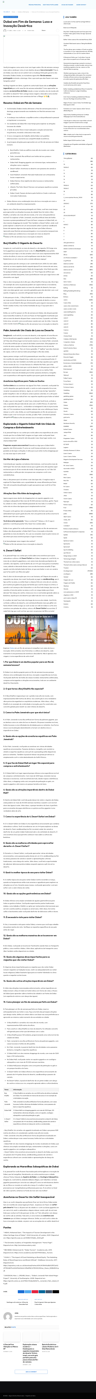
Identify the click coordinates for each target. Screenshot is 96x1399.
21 (64, 206)
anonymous (67, 273)
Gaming (66, 408)
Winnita (66, 589)
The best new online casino (72, 562)
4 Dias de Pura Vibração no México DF (10, 1346)
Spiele (65, 538)
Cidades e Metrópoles (10, 17)
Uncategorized (68, 571)
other (65, 495)
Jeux (65, 435)
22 (64, 209)
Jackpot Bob (67, 432)
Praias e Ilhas (67, 511)
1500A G (66, 185)
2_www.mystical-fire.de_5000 (73, 197)
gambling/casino (68, 399)
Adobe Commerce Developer (72, 248)
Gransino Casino (69, 414)
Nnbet (65, 483)
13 (64, 176)
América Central (68, 264)
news (65, 474)
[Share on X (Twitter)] (51, 30)
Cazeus (66, 333)
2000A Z (66, 203)
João (10, 30)
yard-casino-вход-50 (70, 598)
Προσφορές (67, 601)
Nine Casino (67, 477)
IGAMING (66, 426)
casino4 (66, 327)
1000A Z (66, 167)
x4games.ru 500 (68, 595)
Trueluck (66, 568)
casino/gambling (68, 315)
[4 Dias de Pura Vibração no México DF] (11, 1337)
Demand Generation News (71, 354)
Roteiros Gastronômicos (71, 529)
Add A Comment (31, 1372)
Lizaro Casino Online (70, 456)
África (65, 255)
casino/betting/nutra (70, 312)
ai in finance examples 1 (70, 258)
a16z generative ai (69, 242)
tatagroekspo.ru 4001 (70, 556)
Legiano (66, 447)
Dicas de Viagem (67, 4)
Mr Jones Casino (69, 465)
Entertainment (68, 369)
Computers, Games (69, 342)
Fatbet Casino (68, 378)
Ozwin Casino (68, 498)
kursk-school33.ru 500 (70, 441)
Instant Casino (68, 429)
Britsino (66, 297)
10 (64, 164)
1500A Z (66, 188)
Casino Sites (67, 303)
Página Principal (35, 4)
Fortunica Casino (69, 387)
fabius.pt (66, 375)
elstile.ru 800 (67, 366)
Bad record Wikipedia (70, 28)
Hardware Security (69, 423)
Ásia (65, 279)
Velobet (66, 577)
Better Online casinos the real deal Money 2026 (78, 39)
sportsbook (67, 553)
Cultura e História (69, 345)
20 (64, 200)
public (65, 514)
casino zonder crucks (70, 309)
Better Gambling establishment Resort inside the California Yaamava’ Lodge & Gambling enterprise (78, 91)
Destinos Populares (50, 4)
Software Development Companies (74, 532)
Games (66, 405)
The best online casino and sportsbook (75, 565)
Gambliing (66, 390)
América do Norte (69, 267)
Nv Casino (67, 486)
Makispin (66, 462)
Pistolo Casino (68, 504)
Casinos (66, 330)
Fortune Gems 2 (68, 384)
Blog (65, 294)
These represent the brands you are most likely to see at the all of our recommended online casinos (78, 128)
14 (64, 179)
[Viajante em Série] (13, 4)
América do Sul (68, 270)
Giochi (65, 411)
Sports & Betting (68, 550)
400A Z (66, 224)
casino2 (66, 321)
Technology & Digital (70, 559)
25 (64, 212)
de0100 (66, 351)
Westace (66, 586)
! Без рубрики (68, 158)
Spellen (66, 535)
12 (64, 173)
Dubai (12, 648)
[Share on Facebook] (47, 30)
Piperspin (66, 501)
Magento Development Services (73, 459)
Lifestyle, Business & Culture (72, 450)
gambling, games (68, 396)
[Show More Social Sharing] (57, 30)
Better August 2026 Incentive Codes (74, 140)
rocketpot (67, 526)
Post (65, 507)
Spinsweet (67, 547)
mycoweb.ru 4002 (69, 468)
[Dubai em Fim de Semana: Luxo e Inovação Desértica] (31, 49)
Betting (66, 288)
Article (65, 276)
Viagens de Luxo (68, 580)
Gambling (66, 393)
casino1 (66, 318)
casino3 (66, 324)
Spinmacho (67, 544)
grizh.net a (67, 417)
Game (65, 402)
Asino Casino (67, 282)
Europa (66, 372)
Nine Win (66, 480)
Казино (66, 604)
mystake (66, 471)
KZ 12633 (66, 444)
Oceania (66, 489)
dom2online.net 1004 (70, 360)
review (66, 523)
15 (64, 182)
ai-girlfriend (67, 261)
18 (64, 191)
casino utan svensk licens (71, 306)
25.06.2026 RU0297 (70, 215)
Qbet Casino (67, 517)
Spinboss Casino (69, 541)
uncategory (67, 574)
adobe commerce (69, 245)
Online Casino (68, 492)
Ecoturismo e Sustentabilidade (72, 363)
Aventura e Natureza (70, 285)
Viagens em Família (69, 583)
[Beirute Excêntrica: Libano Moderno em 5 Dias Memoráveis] (50, 1337)
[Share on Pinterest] (53, 30)
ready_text (67, 520)
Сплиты (66, 607)
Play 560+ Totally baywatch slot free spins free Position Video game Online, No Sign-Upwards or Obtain (77, 33)
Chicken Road (68, 336)
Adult (65, 252)
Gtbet (65, 420)
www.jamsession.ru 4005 (71, 592)
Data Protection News (70, 348)
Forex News (67, 381)
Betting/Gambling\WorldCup (72, 291)
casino (66, 300)
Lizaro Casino (68, 453)
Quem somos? (81, 4)
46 (64, 227)
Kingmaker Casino (69, 438)
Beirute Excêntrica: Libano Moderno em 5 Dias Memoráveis (50, 1346)
